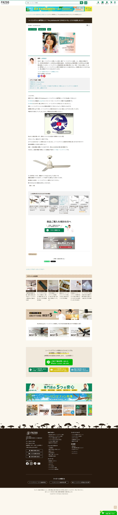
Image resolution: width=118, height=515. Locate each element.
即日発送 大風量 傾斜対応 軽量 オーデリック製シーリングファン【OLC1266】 (83, 208)
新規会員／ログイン (53, 461)
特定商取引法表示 (52, 456)
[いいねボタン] (87, 25)
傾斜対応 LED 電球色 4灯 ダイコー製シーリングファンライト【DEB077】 (34, 208)
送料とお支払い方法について (54, 449)
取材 (49, 29)
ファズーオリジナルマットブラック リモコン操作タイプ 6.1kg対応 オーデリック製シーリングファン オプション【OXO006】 (64, 210)
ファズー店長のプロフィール (77, 434)
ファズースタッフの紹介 (77, 436)
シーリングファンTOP (30, 14)
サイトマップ (74, 453)
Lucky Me (41, 101)
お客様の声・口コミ (76, 439)
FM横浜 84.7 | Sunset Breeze (37, 82)
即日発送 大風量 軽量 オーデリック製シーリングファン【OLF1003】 (43, 208)
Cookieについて (75, 449)
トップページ (74, 451)
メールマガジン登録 (53, 467)
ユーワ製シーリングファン (59, 149)
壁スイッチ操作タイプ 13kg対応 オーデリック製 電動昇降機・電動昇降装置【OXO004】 (54, 208)
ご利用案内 (51, 447)
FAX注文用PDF (51, 452)
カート (111, 2)
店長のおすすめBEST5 (53, 443)
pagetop (115, 507)
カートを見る (51, 466)
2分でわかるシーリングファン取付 (55, 436)
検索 (81, 2)
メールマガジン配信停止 (53, 469)
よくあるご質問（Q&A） (54, 441)
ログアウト (51, 464)
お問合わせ (103, 2)
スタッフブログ (32, 29)
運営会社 (73, 446)
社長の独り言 (42, 29)
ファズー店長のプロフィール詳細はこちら (48, 71)
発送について (51, 451)
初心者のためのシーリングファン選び (56, 434)
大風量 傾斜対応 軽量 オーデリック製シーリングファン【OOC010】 (73, 208)
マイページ (98, 2)
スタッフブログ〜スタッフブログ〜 (36, 269)
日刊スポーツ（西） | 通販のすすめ (38, 88)
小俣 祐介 (44, 58)
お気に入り (107, 2)
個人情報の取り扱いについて (77, 447)
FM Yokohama (33, 254)
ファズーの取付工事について (54, 438)
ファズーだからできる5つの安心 (55, 439)
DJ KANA (30, 101)
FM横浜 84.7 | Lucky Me (36, 84)
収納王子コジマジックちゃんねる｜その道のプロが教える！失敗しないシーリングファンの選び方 (54, 86)
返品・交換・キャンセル (53, 454)
